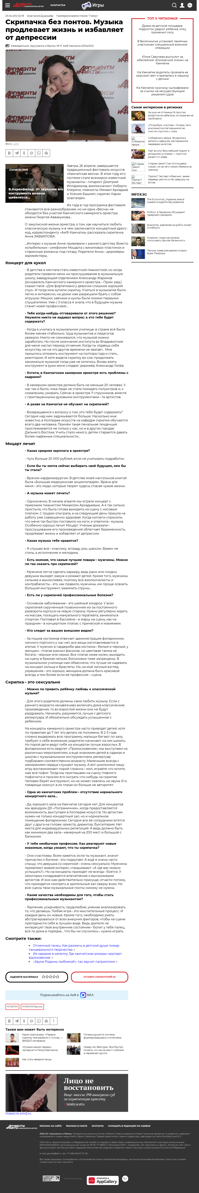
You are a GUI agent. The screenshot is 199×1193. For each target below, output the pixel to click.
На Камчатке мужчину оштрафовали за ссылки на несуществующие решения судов (162, 91)
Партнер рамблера (73, 1178)
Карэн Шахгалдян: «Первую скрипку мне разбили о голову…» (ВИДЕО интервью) (42, 1037)
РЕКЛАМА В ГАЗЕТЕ (76, 1126)
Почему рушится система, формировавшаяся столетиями (102, 1036)
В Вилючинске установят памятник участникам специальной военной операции (162, 45)
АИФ (16, 143)
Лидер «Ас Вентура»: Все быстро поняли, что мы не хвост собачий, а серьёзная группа (104, 1050)
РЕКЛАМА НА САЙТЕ (51, 1126)
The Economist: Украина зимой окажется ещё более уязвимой (165, 201)
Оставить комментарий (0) (100, 977)
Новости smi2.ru (18, 1113)
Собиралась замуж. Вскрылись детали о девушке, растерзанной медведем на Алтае (168, 141)
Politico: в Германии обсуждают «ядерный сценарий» (166, 213)
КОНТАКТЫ (98, 1126)
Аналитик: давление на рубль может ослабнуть (169, 226)
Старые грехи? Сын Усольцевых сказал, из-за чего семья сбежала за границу (170, 166)
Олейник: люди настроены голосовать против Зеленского (166, 239)
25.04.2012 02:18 (14, 15)
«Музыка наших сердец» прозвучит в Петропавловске (40, 1048)
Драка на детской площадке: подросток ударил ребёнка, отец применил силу (162, 29)
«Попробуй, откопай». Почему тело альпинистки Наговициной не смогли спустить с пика (169, 128)
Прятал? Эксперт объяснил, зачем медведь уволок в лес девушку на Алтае (168, 179)
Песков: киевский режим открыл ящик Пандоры (167, 252)
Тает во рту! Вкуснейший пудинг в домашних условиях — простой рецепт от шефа (168, 153)
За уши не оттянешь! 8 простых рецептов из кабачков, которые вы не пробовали (170, 115)
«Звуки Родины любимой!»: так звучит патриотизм (74, 962)
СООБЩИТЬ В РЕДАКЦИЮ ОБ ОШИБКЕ (129, 1126)
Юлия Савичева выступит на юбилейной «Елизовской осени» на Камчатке (162, 60)
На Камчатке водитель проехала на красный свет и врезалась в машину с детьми (162, 76)
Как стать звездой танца (36, 1059)
